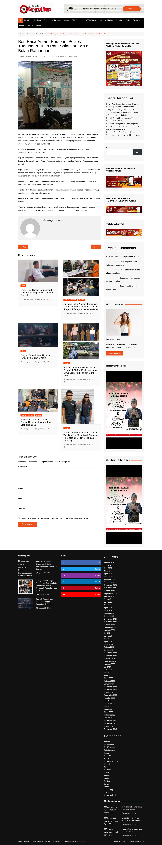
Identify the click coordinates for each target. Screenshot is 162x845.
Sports (38, 25)
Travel (106, 792)
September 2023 (110, 661)
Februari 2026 (109, 579)
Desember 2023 (110, 653)
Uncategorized (110, 795)
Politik (128, 20)
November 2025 (110, 588)
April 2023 (108, 675)
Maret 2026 (108, 577)
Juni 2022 (108, 704)
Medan (66, 20)
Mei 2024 (107, 639)
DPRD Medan (77, 20)
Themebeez (81, 841)
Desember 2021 (110, 720)
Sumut (46, 20)
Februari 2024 (109, 647)
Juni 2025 (108, 602)
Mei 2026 (107, 571)
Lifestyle (30, 25)
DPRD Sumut (91, 20)
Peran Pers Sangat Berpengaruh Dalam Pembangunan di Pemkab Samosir (36, 292)
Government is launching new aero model (122, 257)
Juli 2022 (107, 701)
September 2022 (110, 695)
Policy (125, 841)
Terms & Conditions (137, 841)
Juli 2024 (107, 633)
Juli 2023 (107, 667)
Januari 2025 (109, 616)
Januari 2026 (109, 582)
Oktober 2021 (109, 726)
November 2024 (110, 622)
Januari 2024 (109, 650)
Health (106, 759)
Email (21, 498)
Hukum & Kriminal (106, 20)
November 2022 (110, 689)
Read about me (115, 353)
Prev (24, 247)
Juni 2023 (108, 670)
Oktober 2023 (109, 658)
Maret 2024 (108, 644)
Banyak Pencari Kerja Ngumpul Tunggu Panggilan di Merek (44, 601)
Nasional (37, 20)
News (75, 57)
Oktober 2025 (109, 591)
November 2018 (110, 729)
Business (136, 20)
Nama (21, 488)
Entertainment (109, 750)
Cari (108, 148)
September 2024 (110, 627)
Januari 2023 (109, 684)
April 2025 (108, 608)
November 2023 (110, 656)
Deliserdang (56, 20)
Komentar (22, 467)
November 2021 (110, 723)
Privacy (117, 841)
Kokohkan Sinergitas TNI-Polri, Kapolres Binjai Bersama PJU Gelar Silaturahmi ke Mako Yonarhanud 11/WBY (122, 126)
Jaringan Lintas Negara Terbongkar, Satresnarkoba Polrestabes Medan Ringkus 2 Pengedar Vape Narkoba (80, 306)
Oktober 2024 (109, 625)
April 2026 (108, 574)
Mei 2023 (107, 672)
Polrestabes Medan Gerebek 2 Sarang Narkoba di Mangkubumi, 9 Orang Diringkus (37, 422)
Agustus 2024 (109, 630)
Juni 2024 (108, 636)
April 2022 (108, 709)
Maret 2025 (108, 610)
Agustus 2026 (109, 562)
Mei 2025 (107, 605)
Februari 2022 (109, 715)
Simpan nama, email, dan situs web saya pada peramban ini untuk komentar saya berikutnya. (54, 518)
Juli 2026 (107, 565)
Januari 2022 (109, 718)
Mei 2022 (107, 706)
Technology (108, 790)
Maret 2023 (108, 678)
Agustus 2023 (109, 664)
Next (94, 247)
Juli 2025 (107, 599)
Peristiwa (119, 20)
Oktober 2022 (109, 692)
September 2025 (110, 594)
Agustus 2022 (109, 698)
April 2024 (108, 641)
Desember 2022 (110, 687)
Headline (28, 20)
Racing (107, 781)
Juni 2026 (108, 568)
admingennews (25, 57)
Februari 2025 (109, 613)
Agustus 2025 (109, 596)
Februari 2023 (109, 681)
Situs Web (22, 508)
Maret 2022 (108, 712)
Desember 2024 (110, 619)
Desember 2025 (110, 585)
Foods (21, 25)
